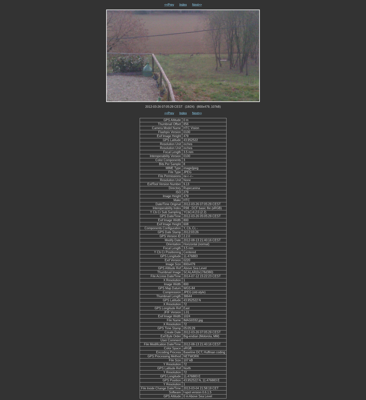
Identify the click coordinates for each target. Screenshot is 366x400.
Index (183, 4)
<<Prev (169, 4)
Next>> (197, 4)
